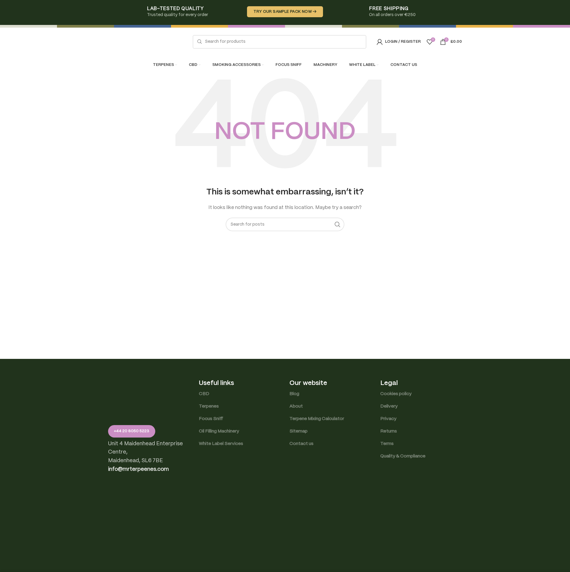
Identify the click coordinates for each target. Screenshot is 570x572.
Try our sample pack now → (285, 12)
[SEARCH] (337, 224)
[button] (138, 469)
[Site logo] (145, 41)
